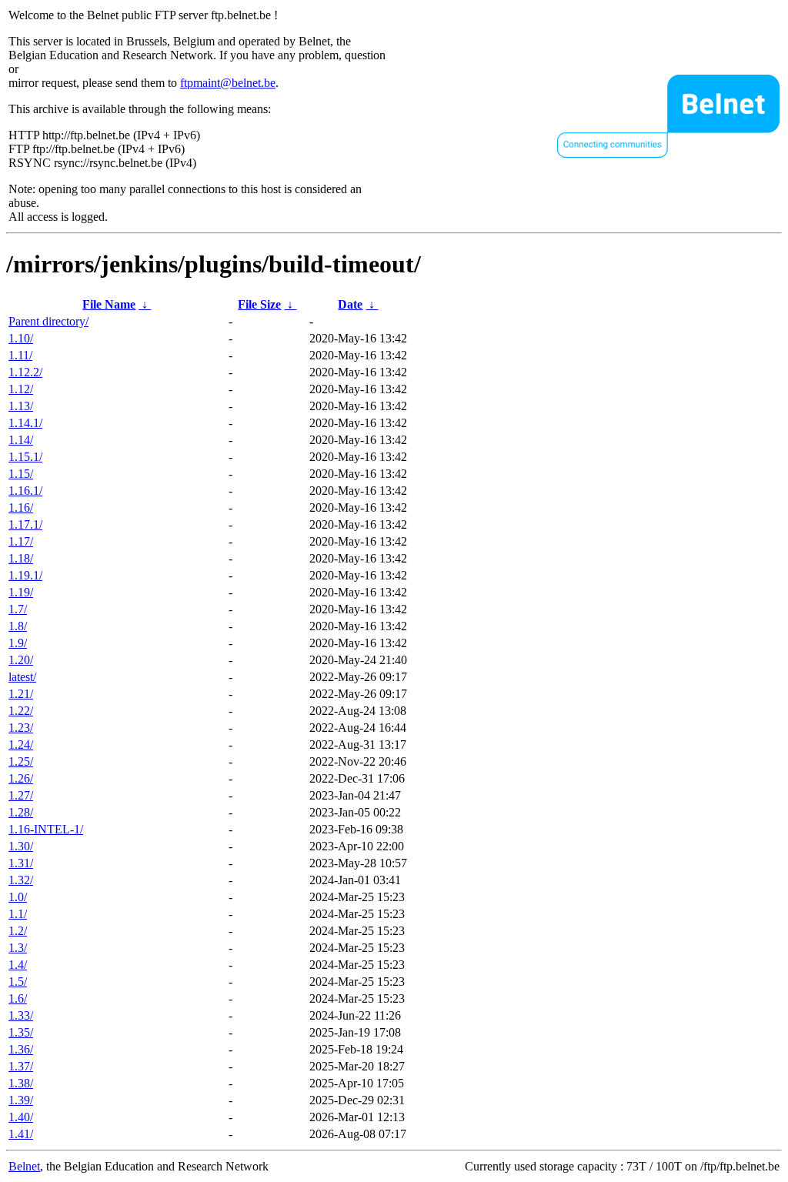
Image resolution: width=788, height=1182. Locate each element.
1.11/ (20, 355)
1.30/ (20, 846)
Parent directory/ (48, 321)
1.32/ (20, 879)
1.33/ (20, 1015)
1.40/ (20, 1117)
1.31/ (20, 863)
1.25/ (20, 761)
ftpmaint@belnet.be (227, 82)
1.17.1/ (25, 524)
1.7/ (17, 609)
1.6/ (17, 998)
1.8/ (17, 626)
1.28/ (20, 812)
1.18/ (20, 558)
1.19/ (20, 592)
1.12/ (20, 389)
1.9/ (17, 642)
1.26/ (20, 778)
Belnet (24, 1166)
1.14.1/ (25, 422)
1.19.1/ (25, 575)
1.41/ (20, 1133)
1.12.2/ (25, 372)
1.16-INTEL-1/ (45, 829)
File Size (259, 304)
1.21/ (20, 693)
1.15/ (20, 473)
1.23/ (20, 727)
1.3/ (17, 947)
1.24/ (20, 744)
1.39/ (20, 1100)
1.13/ (20, 405)
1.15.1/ (25, 456)
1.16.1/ (25, 490)
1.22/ (20, 710)
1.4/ (17, 964)
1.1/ (17, 913)
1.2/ (17, 930)
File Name (108, 304)
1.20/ (20, 659)
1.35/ (20, 1032)
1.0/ (17, 896)
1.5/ (17, 981)
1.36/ (20, 1049)
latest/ (22, 676)
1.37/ (20, 1066)
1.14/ (20, 439)
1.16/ (20, 507)
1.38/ (20, 1083)
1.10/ (20, 338)
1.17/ (20, 541)
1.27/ (20, 795)
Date (350, 304)
